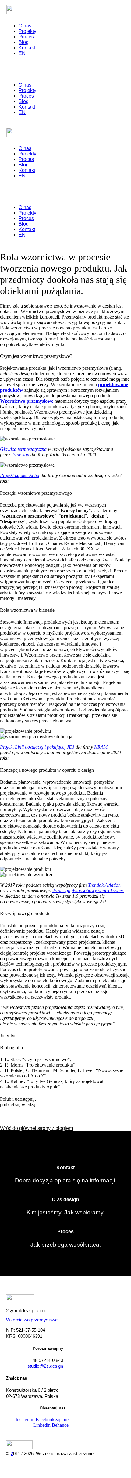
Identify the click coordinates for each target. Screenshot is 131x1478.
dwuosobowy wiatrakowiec (98, 890)
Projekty (27, 31)
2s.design (20, 454)
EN (22, 53)
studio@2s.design (45, 1366)
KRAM (101, 747)
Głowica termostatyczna (23, 449)
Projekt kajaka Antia (19, 475)
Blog (24, 42)
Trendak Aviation (104, 885)
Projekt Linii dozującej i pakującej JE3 (37, 747)
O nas (25, 25)
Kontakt (27, 47)
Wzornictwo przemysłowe (32, 1319)
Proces (26, 36)
